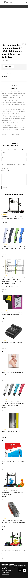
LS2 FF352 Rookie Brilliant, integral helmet (23, 44)
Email (3, 157)
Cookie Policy (5, 574)
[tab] (14, 85)
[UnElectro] (6, 2)
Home (3, 9)
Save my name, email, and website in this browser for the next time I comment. (13, 165)
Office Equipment (15, 9)
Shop (7, 9)
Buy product (8, 66)
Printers (23, 9)
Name (3, 152)
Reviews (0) (14, 88)
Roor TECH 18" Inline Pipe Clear (25, 44)
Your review (5, 173)
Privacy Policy (6, 572)
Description (14, 85)
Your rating (4, 168)
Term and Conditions (7, 570)
